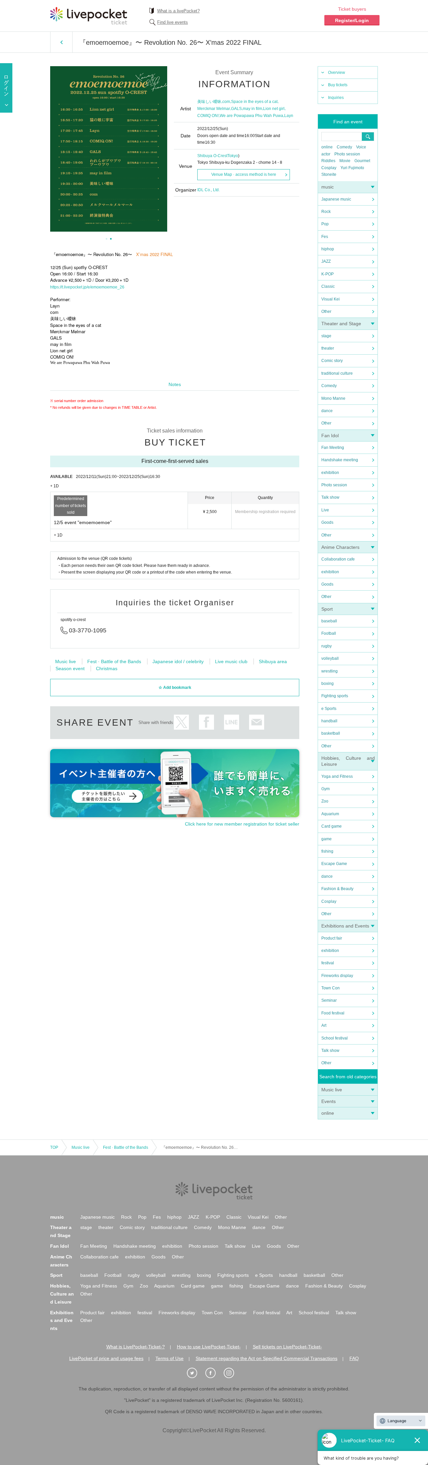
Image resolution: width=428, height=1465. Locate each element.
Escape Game (334, 863)
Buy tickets (337, 85)
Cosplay (328, 167)
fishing (327, 851)
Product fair (331, 938)
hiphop (327, 249)
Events (328, 1101)
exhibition (330, 472)
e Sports (328, 708)
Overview (336, 72)
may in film (252, 108)
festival (327, 963)
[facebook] (214, 1373)
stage (326, 336)
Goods (327, 522)
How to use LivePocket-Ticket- (209, 1346)
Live (325, 510)
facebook (206, 722)
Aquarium (330, 814)
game (326, 839)
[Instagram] (232, 1373)
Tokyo (232, 155)
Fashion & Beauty (337, 888)
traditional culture (337, 373)
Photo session (347, 154)
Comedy (344, 147)
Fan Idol (330, 435)
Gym (325, 788)
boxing (327, 683)
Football (328, 633)
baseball (329, 621)
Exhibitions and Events (345, 926)
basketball (330, 733)
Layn (288, 115)
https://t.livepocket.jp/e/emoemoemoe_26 (87, 287)
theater (327, 348)
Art (323, 1025)
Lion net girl (274, 108)
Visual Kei (330, 299)
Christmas (106, 668)
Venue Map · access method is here (243, 174)
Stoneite (328, 174)
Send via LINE (231, 722)
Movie (344, 160)
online (327, 147)
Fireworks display (337, 975)
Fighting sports (334, 696)
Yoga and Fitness (337, 776)
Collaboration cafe (338, 559)
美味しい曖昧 (209, 101)
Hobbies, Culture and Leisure (62, 1294)
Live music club (231, 661)
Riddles (328, 160)
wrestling (329, 671)
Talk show (330, 497)
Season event (70, 668)
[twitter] (195, 1373)
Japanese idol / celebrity (178, 661)
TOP (54, 1147)
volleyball (330, 658)
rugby (326, 646)
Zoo (324, 801)
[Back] (61, 42)
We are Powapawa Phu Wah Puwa (251, 115)
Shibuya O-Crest (212, 155)
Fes (324, 236)
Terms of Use (169, 1358)
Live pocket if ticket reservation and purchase (88, 16)
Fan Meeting (332, 447)
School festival (334, 1038)
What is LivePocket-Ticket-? (135, 1346)
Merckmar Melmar (213, 108)
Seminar (329, 1000)
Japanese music (336, 199)
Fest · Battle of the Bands (114, 661)
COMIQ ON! (208, 115)
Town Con (330, 988)
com (226, 101)
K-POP (327, 274)
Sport (327, 609)
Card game (331, 826)
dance (327, 410)
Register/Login (352, 20)
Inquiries (336, 97)
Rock (326, 211)
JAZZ (326, 261)
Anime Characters (340, 547)
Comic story (332, 360)
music (327, 187)
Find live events (172, 22)
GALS (236, 108)
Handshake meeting (339, 460)
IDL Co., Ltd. (208, 190)
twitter (181, 722)
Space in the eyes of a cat (254, 101)
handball (329, 721)
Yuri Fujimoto (352, 167)
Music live (331, 1089)
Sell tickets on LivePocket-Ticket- (287, 1346)
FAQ (354, 1358)
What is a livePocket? (178, 10)
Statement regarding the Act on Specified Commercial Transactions (266, 1358)
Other (326, 311)
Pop (325, 224)
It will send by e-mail (256, 722)
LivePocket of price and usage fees (106, 1358)
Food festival (332, 1013)
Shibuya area (273, 661)
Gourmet (362, 160)
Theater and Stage (341, 323)
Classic (328, 286)
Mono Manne (333, 398)
